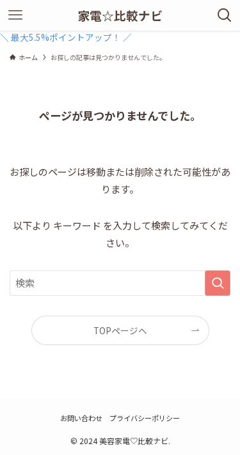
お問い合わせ (81, 418)
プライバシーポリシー (144, 418)
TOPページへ (120, 330)
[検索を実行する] (217, 283)
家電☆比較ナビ (120, 16)
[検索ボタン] (224, 15)
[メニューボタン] (15, 15)
